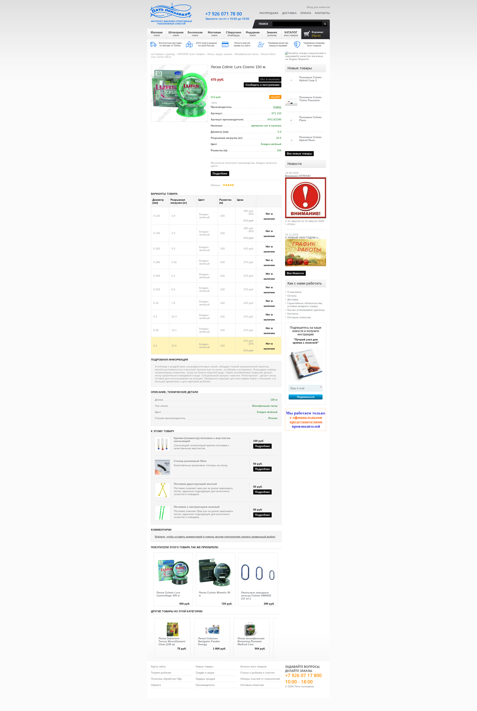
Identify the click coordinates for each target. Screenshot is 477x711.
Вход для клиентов (318, 7)
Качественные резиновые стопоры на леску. (201, 465)
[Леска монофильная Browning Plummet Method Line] (252, 629)
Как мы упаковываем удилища (306, 309)
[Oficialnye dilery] (305, 419)
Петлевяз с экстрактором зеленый (196, 506)
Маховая (157, 34)
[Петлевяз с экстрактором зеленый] (162, 513)
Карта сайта (158, 666)
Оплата (305, 13)
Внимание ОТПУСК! (298, 175)
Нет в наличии (269, 214)
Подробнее (220, 173)
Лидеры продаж (205, 678)
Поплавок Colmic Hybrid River (310, 139)
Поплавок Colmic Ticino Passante (310, 99)
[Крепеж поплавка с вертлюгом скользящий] (162, 444)
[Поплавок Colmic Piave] (291, 122)
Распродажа (269, 13)
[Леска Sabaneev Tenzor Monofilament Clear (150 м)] (173, 629)
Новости (295, 164)
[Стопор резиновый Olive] (162, 467)
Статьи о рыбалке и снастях (257, 672)
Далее (280, 569)
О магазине (294, 291)
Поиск (263, 23)
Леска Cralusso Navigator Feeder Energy (209, 641)
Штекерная (176, 34)
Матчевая (214, 34)
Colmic (277, 106)
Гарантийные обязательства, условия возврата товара (305, 305)
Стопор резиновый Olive (190, 460)
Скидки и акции (205, 672)
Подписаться (305, 396)
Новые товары (300, 68)
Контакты (322, 13)
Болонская (195, 34)
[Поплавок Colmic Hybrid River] (291, 142)
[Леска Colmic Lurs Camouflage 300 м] (173, 572)
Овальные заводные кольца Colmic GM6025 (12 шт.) (256, 595)
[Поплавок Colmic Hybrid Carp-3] (291, 82)
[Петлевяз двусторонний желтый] (162, 490)
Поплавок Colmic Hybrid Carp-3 (310, 79)
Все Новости (295, 273)
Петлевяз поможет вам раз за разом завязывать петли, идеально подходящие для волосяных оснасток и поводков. (203, 491)
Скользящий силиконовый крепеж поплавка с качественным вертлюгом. (201, 447)
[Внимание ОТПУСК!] (305, 178)
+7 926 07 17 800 (303, 675)
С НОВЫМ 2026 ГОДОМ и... (302, 237)
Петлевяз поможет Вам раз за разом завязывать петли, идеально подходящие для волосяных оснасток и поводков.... (203, 514)
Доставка (289, 13)
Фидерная (253, 34)
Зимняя (272, 34)
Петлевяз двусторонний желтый (195, 483)
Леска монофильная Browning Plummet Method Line (251, 641)
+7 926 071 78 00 (223, 13)
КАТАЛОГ (291, 34)
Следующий (280, 631)
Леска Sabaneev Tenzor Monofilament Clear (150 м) (172, 641)
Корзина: (318, 34)
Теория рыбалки (161, 672)
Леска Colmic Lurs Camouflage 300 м (168, 594)
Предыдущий (152, 631)
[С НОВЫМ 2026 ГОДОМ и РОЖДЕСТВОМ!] (305, 240)
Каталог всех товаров (253, 666)
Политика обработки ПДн (166, 678)
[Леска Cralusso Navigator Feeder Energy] (212, 629)
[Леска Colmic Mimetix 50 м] (215, 572)
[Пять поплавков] (171, 13)
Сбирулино (233, 34)
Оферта (156, 684)
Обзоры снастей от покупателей (260, 678)
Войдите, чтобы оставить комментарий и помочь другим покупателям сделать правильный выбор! (215, 536)
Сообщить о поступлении (262, 84)
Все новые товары (299, 153)
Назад (151, 569)
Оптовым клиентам (299, 317)
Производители (205, 684)
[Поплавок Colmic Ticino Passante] (291, 102)
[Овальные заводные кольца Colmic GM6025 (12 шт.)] (258, 572)
